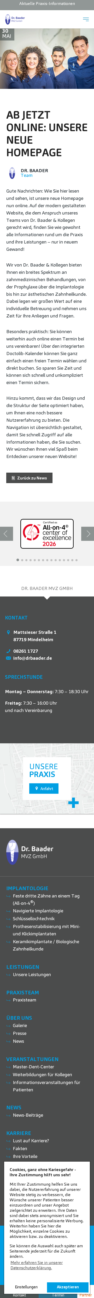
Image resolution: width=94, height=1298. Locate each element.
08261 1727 (25, 651)
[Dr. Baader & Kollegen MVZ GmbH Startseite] (15, 19)
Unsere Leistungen (32, 974)
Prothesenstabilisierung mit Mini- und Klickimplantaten (46, 930)
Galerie (20, 1025)
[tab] (47, 588)
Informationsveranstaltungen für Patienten (46, 1086)
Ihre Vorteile (25, 1156)
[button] (17, 560)
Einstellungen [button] (26, 1287)
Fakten (20, 1148)
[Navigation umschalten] (86, 19)
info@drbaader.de (32, 658)
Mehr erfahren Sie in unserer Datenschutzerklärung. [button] (36, 1265)
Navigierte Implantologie (38, 911)
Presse (19, 1033)
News (18, 1041)
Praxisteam (24, 1000)
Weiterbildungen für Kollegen (42, 1074)
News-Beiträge (28, 1115)
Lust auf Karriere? (31, 1141)
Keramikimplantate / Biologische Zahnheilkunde (46, 945)
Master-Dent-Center (33, 1067)
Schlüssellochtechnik (34, 918)
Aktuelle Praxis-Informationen (47, 3)
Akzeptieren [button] (68, 1287)
